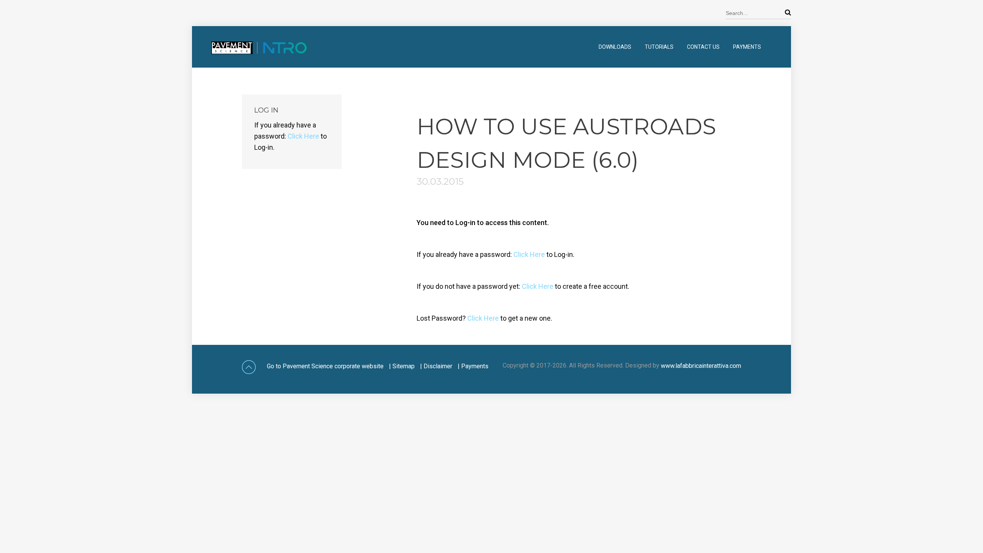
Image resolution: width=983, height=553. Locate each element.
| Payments (473, 366)
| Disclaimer (436, 366)
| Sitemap (402, 366)
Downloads (615, 47)
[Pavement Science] (249, 54)
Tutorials (659, 47)
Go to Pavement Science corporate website (325, 366)
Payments (747, 47)
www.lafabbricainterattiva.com (701, 365)
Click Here (529, 254)
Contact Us (703, 47)
